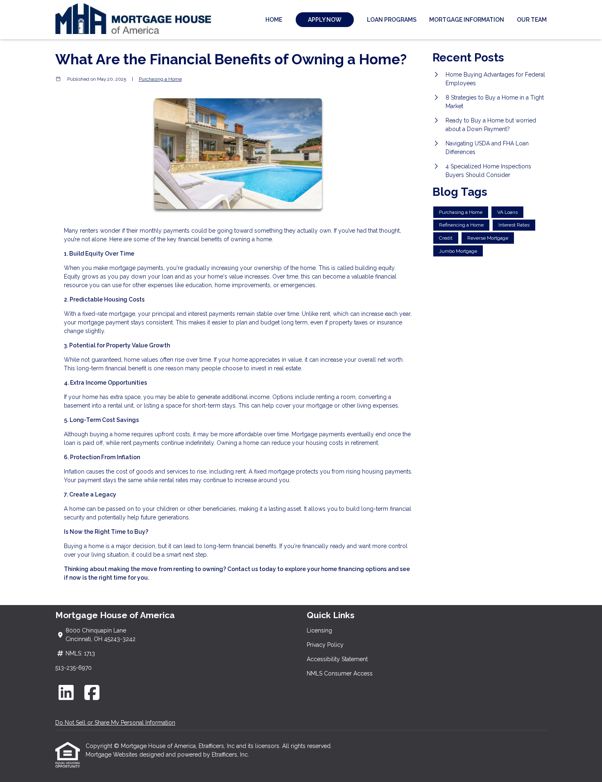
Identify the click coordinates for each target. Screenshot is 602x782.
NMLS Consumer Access (340, 673)
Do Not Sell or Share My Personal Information (115, 722)
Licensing (319, 630)
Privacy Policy (325, 644)
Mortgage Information (466, 19)
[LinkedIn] (66, 692)
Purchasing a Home (160, 79)
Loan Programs (391, 19)
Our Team (532, 19)
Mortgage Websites (112, 754)
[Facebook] (92, 692)
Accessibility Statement (337, 659)
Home (273, 19)
